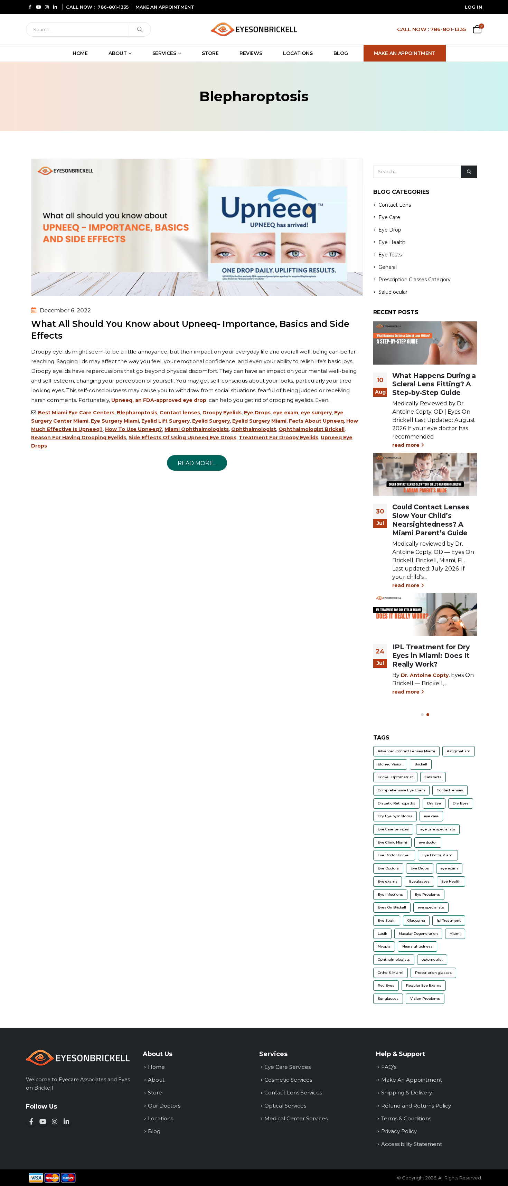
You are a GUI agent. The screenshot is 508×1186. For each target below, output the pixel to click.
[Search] (140, 29)
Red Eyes (386, 985)
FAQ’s (388, 1067)
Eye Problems (427, 894)
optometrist (432, 959)
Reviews (250, 53)
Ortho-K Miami (390, 972)
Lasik (382, 933)
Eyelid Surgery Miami (259, 421)
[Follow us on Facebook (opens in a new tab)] (30, 7)
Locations (298, 53)
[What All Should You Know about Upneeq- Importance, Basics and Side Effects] (197, 227)
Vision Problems (425, 998)
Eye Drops (257, 413)
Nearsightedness (417, 946)
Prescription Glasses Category (414, 279)
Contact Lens (394, 205)
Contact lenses (180, 413)
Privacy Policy (399, 1131)
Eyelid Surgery (211, 421)
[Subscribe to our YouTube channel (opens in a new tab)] (38, 7)
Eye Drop (389, 230)
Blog (340, 53)
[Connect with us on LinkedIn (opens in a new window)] (66, 1121)
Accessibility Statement (411, 1144)
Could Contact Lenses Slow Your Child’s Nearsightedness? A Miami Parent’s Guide (430, 520)
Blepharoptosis (137, 413)
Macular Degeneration (418, 933)
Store (210, 53)
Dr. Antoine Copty (425, 675)
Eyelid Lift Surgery (165, 421)
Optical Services (285, 1105)
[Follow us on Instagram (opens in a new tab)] (46, 7)
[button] (422, 715)
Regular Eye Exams (423, 985)
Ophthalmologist (253, 429)
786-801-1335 (113, 7)
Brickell (420, 764)
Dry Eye (434, 803)
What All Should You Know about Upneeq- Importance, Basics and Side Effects (190, 330)
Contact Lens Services (293, 1092)
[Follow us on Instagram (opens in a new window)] (54, 1121)
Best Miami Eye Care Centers (76, 413)
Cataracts (433, 777)
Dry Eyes (461, 803)
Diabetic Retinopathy (396, 803)
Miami (455, 933)
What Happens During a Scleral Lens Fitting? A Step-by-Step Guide (434, 384)
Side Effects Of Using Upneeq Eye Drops (182, 437)
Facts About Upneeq (316, 421)
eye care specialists (438, 829)
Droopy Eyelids (222, 413)
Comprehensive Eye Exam (401, 790)
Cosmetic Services (288, 1079)
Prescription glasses (433, 972)
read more (406, 445)
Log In (473, 7)
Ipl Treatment (449, 920)
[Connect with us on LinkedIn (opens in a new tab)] (55, 7)
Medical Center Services (296, 1118)
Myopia (384, 946)
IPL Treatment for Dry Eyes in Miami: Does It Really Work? (431, 655)
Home (80, 53)
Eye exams (387, 881)
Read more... (197, 463)
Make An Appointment (405, 53)
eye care (431, 816)
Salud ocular (392, 292)
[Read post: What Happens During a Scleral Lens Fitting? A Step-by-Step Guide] (425, 342)
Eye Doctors (388, 868)
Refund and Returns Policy (416, 1105)
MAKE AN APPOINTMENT (164, 7)
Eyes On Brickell (392, 907)
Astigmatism (458, 751)
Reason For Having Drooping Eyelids (78, 437)
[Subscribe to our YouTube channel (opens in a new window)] (43, 1121)
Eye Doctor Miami (437, 855)
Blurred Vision (390, 764)
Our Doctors (164, 1105)
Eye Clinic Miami (392, 842)
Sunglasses (388, 998)
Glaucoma (416, 920)
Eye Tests (390, 255)
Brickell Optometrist (395, 777)
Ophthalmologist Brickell (312, 429)
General (387, 267)
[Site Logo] (254, 29)
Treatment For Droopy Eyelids (278, 437)
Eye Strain (387, 920)
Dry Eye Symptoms (395, 816)
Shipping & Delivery (406, 1092)
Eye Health (391, 242)
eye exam (285, 413)
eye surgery (316, 413)
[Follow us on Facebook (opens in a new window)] (31, 1121)
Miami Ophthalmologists (196, 429)
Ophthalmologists (394, 959)
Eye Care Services (393, 829)
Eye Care (389, 217)
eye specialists (431, 907)
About (117, 53)
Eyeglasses (419, 881)
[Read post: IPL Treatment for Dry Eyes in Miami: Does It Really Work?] (425, 614)
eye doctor (428, 842)
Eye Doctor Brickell (394, 855)
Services (164, 53)
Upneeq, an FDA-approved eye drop (158, 400)
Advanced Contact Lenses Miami (406, 751)
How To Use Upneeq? (133, 429)
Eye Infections (390, 894)
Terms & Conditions (406, 1118)
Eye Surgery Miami (115, 421)
